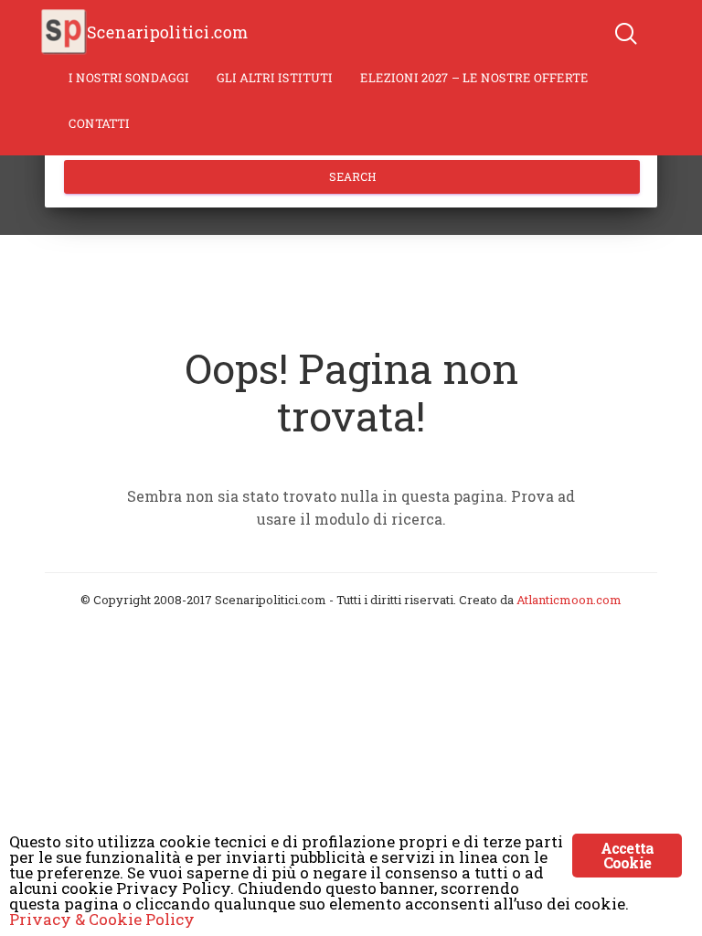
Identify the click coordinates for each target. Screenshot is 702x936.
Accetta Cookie (627, 855)
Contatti (99, 123)
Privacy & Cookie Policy (102, 919)
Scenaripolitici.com (168, 32)
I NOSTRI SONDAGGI (129, 77)
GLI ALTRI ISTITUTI (275, 77)
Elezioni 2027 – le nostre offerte (474, 77)
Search (352, 176)
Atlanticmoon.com (569, 599)
